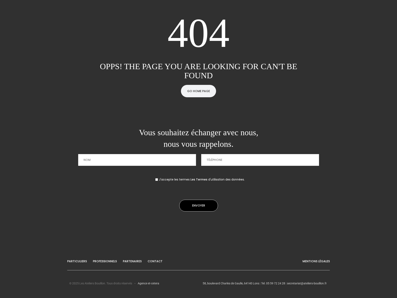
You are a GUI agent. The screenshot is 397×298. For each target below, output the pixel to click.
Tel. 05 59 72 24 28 (273, 283)
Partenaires (132, 261)
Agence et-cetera (148, 283)
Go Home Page (198, 91)
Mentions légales (316, 261)
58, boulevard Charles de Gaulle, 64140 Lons (231, 283)
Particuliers (77, 261)
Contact (155, 261)
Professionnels (105, 261)
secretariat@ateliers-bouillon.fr (307, 283)
